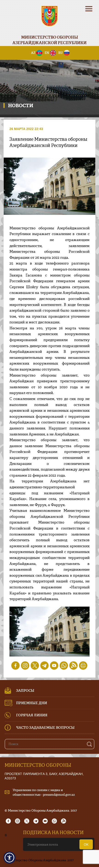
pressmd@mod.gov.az (59, 794)
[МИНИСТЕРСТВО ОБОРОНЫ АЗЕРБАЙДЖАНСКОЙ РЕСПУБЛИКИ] (49, 19)
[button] (9, 857)
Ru (60, 53)
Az (33, 53)
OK (86, 844)
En (47, 53)
